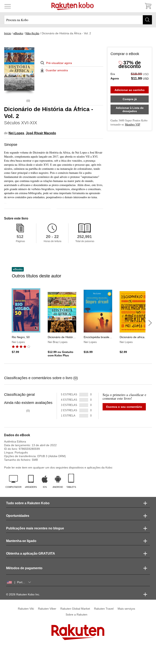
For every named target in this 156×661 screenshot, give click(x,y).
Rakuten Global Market (75, 608)
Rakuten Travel (104, 608)
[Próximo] (150, 323)
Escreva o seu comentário (124, 406)
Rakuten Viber (47, 608)
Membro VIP (132, 124)
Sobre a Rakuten (76, 614)
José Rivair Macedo (41, 133)
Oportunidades (17, 515)
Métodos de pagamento (24, 568)
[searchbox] (78, 19)
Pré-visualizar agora (59, 63)
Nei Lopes (16, 133)
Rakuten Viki (26, 608)
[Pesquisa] (147, 19)
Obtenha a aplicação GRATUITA (30, 553)
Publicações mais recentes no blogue (35, 528)
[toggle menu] (7, 6)
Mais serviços (126, 608)
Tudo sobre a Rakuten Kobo (28, 503)
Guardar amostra (57, 70)
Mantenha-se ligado (21, 541)
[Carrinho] (148, 6)
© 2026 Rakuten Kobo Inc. (23, 594)
